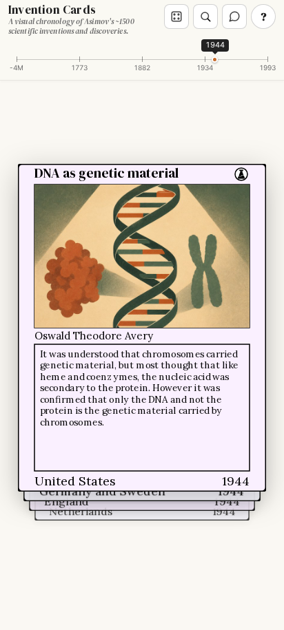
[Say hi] (234, 16)
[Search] (205, 16)
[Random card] (176, 16)
